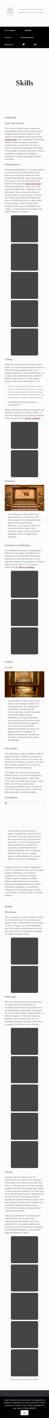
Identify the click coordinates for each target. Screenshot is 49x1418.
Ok (24, 1413)
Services (8, 37)
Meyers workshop (32, 418)
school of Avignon (33, 183)
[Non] (45, 1407)
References (9, 45)
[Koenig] (24, 11)
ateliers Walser (11, 139)
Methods (28, 30)
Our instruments (27, 37)
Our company (10, 30)
